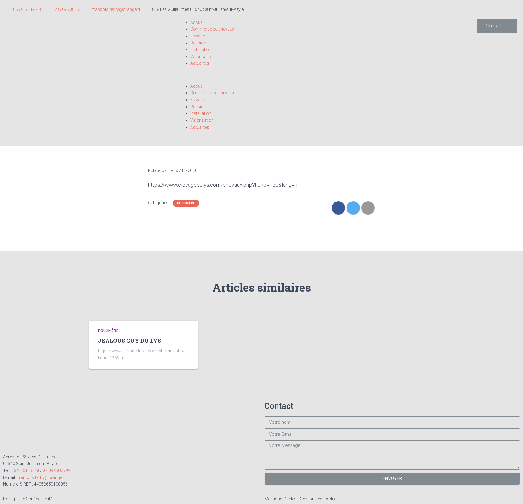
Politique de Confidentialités (29, 498)
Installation (200, 49)
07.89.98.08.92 (57, 470)
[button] (261, 79)
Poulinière (186, 203)
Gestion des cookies (319, 498)
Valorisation (202, 56)
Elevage (197, 36)
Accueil (197, 22)
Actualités (199, 63)
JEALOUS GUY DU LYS (129, 340)
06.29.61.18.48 (25, 470)
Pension (198, 42)
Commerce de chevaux (212, 29)
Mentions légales (281, 498)
